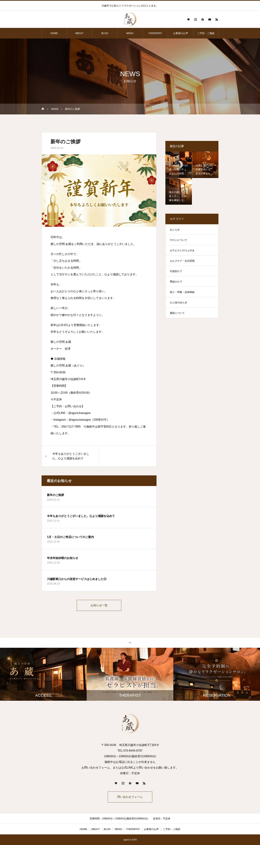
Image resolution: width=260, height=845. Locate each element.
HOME (54, 33)
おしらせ (175, 229)
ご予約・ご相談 (206, 33)
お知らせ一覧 (99, 605)
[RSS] (216, 19)
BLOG (104, 33)
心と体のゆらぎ (178, 302)
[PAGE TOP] (130, 642)
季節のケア (176, 281)
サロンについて (178, 240)
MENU (130, 33)
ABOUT (79, 33)
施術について (177, 313)
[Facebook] (202, 19)
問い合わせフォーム (130, 796)
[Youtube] (209, 19)
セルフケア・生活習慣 (182, 260)
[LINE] (188, 19)
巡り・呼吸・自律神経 (182, 292)
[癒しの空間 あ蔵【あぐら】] (130, 19)
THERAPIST (155, 33)
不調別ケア (176, 271)
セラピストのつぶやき (182, 250)
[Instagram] (195, 19)
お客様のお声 (180, 33)
